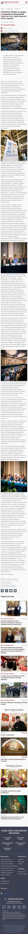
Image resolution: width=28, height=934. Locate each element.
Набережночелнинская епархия (7, 843)
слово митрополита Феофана (8, 586)
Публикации (10, 8)
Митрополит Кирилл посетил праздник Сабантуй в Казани (14, 703)
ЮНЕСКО (4, 579)
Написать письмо (22, 874)
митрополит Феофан (9, 25)
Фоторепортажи (5, 881)
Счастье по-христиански (7, 735)
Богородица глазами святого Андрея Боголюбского (11, 792)
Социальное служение (6, 872)
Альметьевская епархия (20, 838)
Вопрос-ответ (22, 871)
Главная (2, 8)
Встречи (20, 863)
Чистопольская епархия (7, 838)
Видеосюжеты (4, 883)
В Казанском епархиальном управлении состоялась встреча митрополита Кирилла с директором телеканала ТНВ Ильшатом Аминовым (13, 650)
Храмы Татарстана (6, 874)
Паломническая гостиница (7, 849)
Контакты (4, 888)
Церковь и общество (12, 579)
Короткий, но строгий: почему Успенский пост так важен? (13, 760)
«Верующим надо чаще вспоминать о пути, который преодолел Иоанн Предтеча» (12, 818)
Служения (20, 859)
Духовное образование (7, 870)
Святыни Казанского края (7, 868)
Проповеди (21, 861)
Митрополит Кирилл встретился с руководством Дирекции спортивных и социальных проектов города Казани (11, 622)
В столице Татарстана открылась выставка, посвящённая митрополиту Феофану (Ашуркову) (13, 677)
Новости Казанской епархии (7, 618)
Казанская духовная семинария (21, 843)
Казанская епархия (6, 859)
